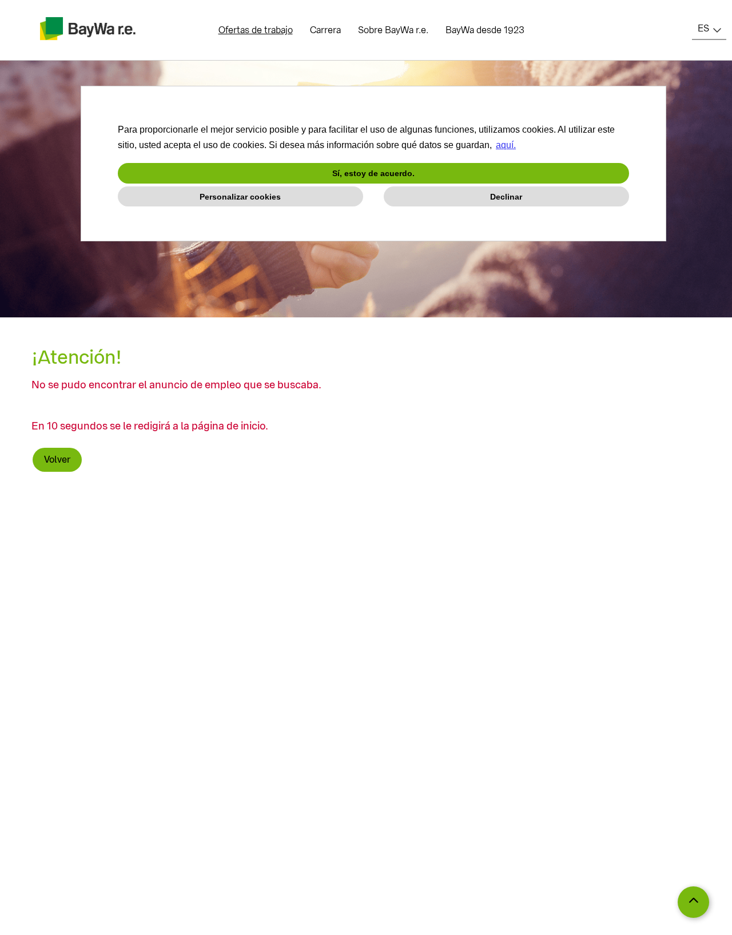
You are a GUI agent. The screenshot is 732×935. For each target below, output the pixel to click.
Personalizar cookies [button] (240, 196)
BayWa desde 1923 (484, 30)
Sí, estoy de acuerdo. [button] (373, 173)
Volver (57, 459)
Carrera (325, 30)
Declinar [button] (506, 196)
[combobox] (709, 28)
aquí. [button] (506, 145)
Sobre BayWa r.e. (393, 30)
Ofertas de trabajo (255, 30)
